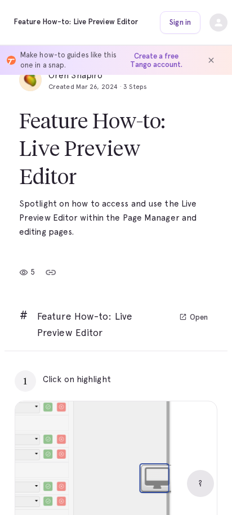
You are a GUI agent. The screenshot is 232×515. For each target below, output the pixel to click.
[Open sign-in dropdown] (218, 23)
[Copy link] (50, 272)
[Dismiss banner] (211, 60)
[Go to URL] (184, 379)
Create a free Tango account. (156, 60)
